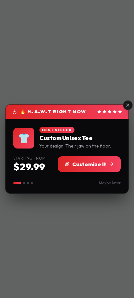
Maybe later (110, 182)
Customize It (89, 164)
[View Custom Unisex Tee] (17, 183)
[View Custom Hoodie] (24, 183)
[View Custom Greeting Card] (32, 183)
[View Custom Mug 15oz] (28, 183)
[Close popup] (128, 105)
